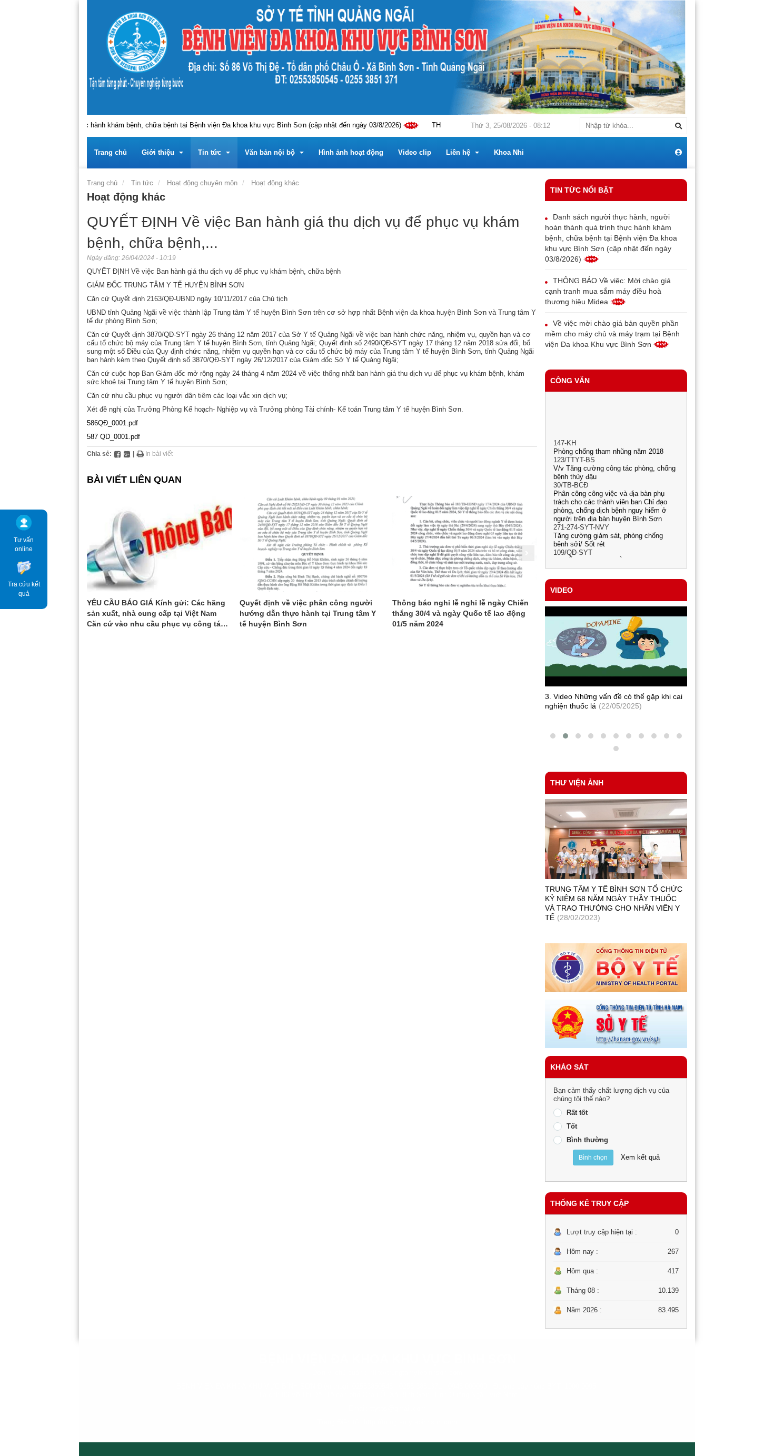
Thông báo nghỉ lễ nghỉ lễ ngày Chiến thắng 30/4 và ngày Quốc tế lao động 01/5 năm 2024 (460, 613)
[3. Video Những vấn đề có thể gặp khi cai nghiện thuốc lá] (616, 646)
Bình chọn (593, 1157)
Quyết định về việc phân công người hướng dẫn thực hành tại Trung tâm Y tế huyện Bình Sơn (308, 613)
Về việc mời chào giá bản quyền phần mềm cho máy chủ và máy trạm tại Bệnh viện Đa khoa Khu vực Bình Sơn (612, 333)
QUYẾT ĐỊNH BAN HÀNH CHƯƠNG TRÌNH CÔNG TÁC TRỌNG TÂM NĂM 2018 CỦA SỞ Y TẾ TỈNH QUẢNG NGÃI (615, 556)
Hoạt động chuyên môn (202, 183)
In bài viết (158, 453)
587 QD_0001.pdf (113, 437)
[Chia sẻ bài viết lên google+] (127, 453)
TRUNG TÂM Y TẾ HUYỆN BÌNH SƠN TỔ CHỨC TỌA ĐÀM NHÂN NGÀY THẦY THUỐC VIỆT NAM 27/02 (615, 898)
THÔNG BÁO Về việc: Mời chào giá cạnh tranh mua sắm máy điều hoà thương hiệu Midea (608, 291)
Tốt (572, 1126)
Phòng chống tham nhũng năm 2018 (608, 438)
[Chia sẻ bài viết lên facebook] (117, 453)
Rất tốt (577, 1112)
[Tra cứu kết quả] (24, 567)
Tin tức (142, 183)
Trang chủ (102, 183)
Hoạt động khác (275, 183)
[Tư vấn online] (24, 522)
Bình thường (587, 1140)
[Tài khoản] (678, 152)
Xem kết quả (640, 1157)
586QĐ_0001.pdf (112, 423)
